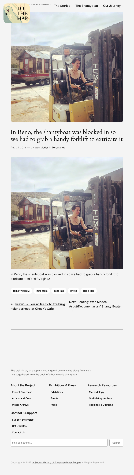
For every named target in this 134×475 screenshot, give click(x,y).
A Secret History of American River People (56, 462)
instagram (41, 290)
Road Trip (88, 290)
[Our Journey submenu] (122, 6)
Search (116, 442)
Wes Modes (42, 147)
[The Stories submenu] (72, 6)
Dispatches (58, 147)
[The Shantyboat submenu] (99, 6)
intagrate (59, 290)
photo (73, 290)
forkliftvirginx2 (21, 290)
